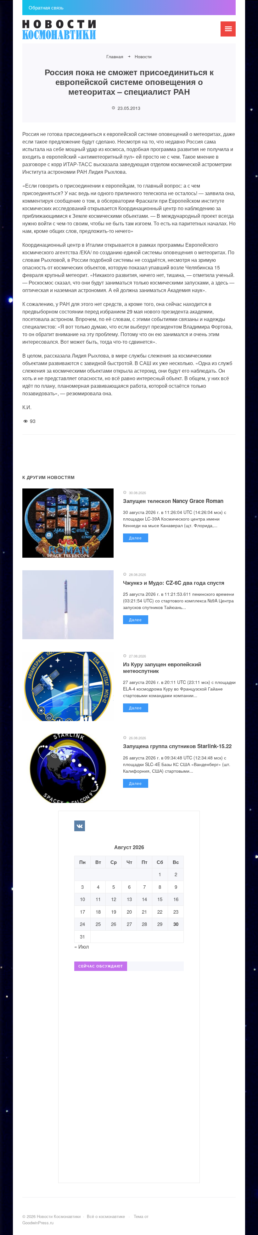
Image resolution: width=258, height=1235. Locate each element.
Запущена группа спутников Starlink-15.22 (177, 746)
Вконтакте (79, 826)
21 (144, 911)
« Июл (81, 946)
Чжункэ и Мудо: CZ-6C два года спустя (173, 582)
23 (175, 911)
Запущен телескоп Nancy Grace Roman (173, 501)
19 (113, 911)
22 (159, 911)
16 (175, 899)
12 (113, 899)
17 (82, 911)
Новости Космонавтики (69, 32)
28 (144, 924)
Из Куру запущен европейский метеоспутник (162, 667)
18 (98, 911)
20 (129, 911)
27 (129, 924)
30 (175, 924)
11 (98, 899)
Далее (135, 537)
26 (113, 924)
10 (82, 899)
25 (98, 924)
